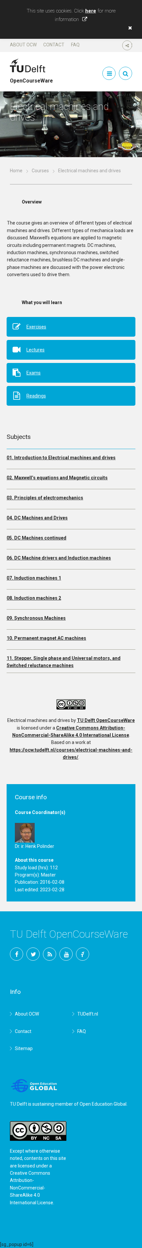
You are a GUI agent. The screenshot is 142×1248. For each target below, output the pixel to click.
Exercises (36, 326)
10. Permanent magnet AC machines (46, 638)
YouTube (66, 954)
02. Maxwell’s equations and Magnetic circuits (57, 477)
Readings (36, 395)
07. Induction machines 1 (34, 578)
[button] (128, 28)
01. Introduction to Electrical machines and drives (61, 457)
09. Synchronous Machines (36, 618)
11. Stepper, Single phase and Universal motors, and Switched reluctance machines (64, 662)
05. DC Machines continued (36, 537)
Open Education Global (103, 1104)
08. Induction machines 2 (34, 598)
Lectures (35, 349)
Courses (40, 170)
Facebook (16, 954)
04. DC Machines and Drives (37, 517)
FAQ (75, 44)
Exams (33, 372)
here (90, 11)
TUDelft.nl (87, 1014)
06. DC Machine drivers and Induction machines (59, 558)
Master (48, 874)
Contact (53, 44)
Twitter (33, 954)
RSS (49, 954)
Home (16, 170)
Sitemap (24, 1048)
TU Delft (82, 954)
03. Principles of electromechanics (45, 497)
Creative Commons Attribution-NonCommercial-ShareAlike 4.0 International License (31, 1187)
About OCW (23, 44)
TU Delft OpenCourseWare (106, 720)
